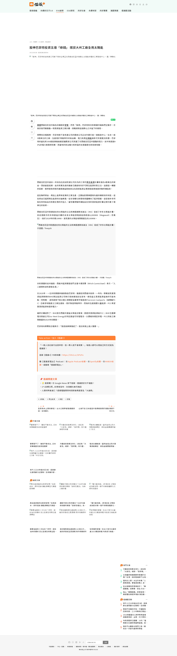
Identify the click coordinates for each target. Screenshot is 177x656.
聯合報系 (101, 646)
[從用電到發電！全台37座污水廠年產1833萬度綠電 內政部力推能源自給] (103, 518)
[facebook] (130, 4)
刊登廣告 (51, 646)
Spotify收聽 (95, 361)
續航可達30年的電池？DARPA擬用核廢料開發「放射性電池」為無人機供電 (73, 504)
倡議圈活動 (126, 10)
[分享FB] (32, 121)
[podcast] (137, 4)
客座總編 (33, 10)
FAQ (58, 646)
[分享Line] (32, 126)
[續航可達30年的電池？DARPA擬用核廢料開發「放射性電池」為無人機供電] (73, 492)
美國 (61, 399)
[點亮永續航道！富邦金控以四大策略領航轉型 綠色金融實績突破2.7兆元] (103, 433)
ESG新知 (70, 10)
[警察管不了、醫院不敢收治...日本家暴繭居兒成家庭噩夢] (43, 433)
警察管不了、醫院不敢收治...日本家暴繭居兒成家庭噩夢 (43, 444)
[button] (147, 4)
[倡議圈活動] (147, 599)
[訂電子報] (140, 4)
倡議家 (35, 41)
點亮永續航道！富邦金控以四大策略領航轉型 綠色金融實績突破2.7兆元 (103, 444)
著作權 (85, 646)
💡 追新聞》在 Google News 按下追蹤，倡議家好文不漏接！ (68, 383)
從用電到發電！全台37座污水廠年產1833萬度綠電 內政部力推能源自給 (103, 530)
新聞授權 (70, 646)
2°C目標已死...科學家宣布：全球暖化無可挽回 (62, 386)
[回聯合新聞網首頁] (31, 4)
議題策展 (114, 10)
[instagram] (134, 4)
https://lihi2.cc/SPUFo (73, 355)
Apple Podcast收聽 (77, 361)
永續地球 (92, 10)
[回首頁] (37, 4)
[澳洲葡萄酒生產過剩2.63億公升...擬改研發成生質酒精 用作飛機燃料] (73, 518)
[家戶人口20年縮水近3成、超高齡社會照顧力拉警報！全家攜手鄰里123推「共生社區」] (43, 459)
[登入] (143, 4)
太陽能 (42, 399)
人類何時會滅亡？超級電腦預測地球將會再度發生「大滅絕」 (68, 390)
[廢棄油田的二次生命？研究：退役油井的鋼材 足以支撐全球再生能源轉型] (43, 518)
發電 (68, 399)
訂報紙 (109, 646)
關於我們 (117, 646)
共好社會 (81, 10)
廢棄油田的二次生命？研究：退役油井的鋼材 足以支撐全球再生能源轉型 (43, 530)
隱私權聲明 (91, 646)
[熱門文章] (147, 565)
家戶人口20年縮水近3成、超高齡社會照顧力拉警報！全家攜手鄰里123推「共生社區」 (43, 470)
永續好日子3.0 (46, 10)
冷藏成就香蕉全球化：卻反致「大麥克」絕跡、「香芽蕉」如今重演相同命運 (73, 444)
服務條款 (78, 646)
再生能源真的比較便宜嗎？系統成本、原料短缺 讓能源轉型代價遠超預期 (43, 504)
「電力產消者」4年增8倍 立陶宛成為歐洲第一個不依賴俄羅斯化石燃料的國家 (103, 504)
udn (31, 41)
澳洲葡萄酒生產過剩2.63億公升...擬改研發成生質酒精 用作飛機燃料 (73, 530)
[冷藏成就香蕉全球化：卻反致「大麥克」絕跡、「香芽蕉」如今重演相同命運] (73, 433)
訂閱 (105, 642)
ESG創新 (60, 10)
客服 (62, 646)
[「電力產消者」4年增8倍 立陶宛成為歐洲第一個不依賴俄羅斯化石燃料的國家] (103, 492)
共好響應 (103, 10)
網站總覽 (125, 646)
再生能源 (52, 399)
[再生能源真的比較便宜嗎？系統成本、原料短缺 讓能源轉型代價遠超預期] (43, 492)
